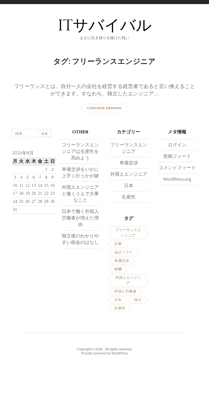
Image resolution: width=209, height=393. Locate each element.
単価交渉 (128, 162)
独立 (138, 300)
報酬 (118, 269)
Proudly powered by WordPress (104, 353)
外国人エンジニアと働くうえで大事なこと (80, 194)
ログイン (177, 144)
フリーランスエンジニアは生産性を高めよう (80, 151)
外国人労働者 (125, 291)
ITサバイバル (105, 25)
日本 (128, 185)
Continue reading (104, 108)
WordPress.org (177, 179)
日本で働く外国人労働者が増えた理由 (80, 218)
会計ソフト (123, 252)
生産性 (129, 197)
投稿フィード (177, 156)
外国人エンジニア (128, 174)
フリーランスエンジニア (128, 232)
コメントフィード (177, 167)
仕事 (118, 244)
